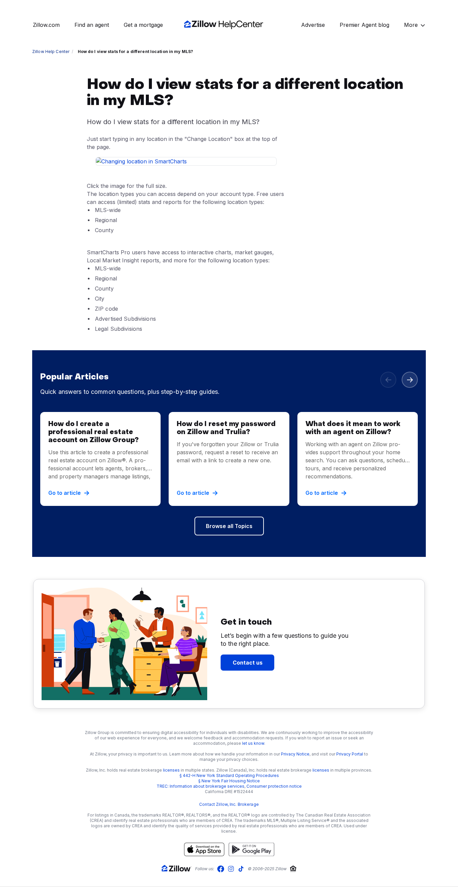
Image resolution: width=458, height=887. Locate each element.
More (411, 24)
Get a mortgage (143, 24)
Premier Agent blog (364, 24)
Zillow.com (46, 24)
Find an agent (91, 24)
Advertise (313, 24)
